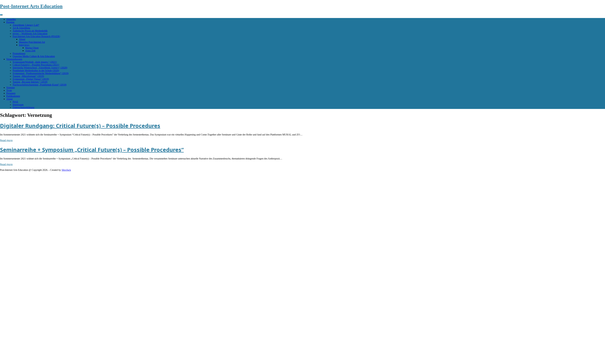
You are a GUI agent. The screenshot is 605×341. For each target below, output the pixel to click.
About (22, 39)
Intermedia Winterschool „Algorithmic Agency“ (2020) (40, 67)
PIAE (15, 101)
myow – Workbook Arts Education (30, 33)
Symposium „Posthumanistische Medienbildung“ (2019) (41, 73)
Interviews (24, 45)
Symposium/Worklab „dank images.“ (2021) (35, 62)
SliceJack (66, 170)
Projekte (10, 22)
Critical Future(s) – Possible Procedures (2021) (36, 64)
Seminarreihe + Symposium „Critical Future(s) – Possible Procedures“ (92, 149)
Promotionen (19, 53)
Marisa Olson (32, 47)
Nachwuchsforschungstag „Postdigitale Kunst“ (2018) (39, 84)
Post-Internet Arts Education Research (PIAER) (36, 36)
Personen (10, 93)
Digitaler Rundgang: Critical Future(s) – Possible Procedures (80, 125)
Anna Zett (30, 50)
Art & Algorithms (21, 28)
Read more (6, 140)
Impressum (18, 104)
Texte (9, 90)
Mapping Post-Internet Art (32, 42)
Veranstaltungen (14, 59)
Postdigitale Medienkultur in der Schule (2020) (36, 70)
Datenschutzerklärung (23, 107)
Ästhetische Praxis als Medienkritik (30, 30)
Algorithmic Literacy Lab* (26, 25)
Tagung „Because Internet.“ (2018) (30, 82)
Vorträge (10, 87)
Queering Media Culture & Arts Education (34, 56)
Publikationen (13, 96)
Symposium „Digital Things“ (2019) (31, 79)
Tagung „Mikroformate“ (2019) (28, 76)
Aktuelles (11, 19)
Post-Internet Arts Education (31, 6)
